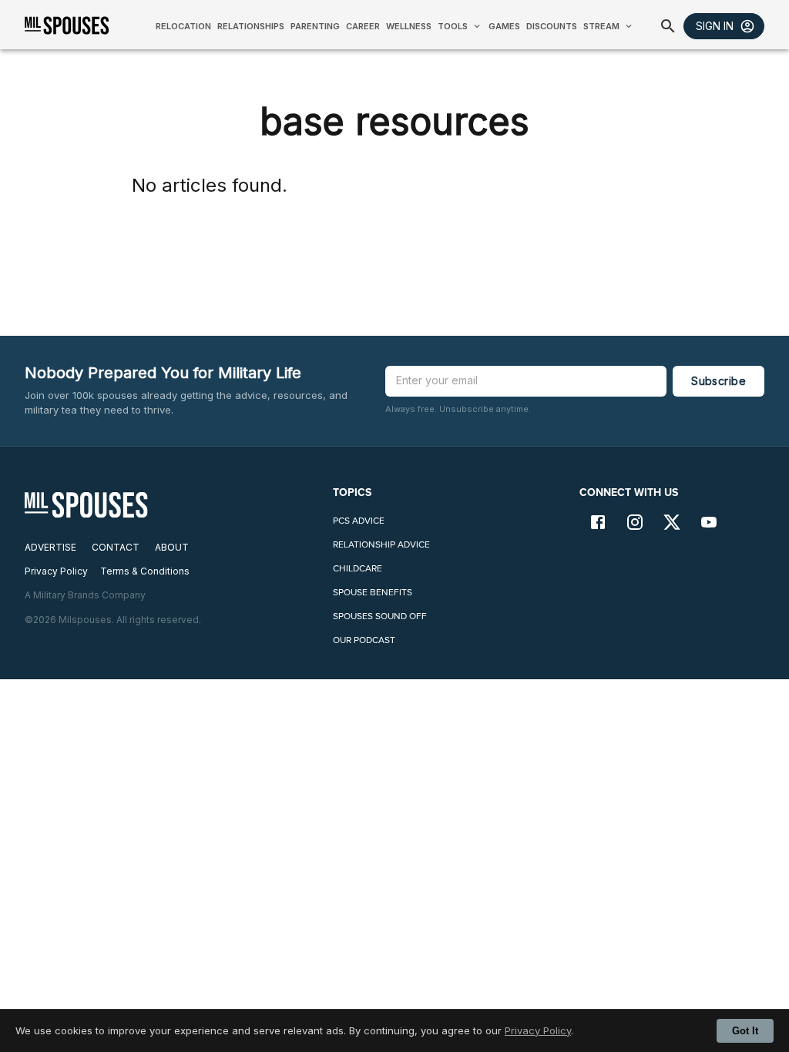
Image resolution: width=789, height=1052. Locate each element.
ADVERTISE (50, 547)
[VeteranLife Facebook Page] (597, 523)
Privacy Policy (538, 1030)
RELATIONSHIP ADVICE (381, 544)
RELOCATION (183, 26)
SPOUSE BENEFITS (372, 592)
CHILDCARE (357, 568)
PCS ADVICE (358, 521)
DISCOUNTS (551, 26)
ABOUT (172, 547)
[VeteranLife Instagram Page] (634, 523)
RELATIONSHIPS (250, 26)
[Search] (668, 26)
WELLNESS (408, 26)
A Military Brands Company (85, 595)
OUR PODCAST (364, 640)
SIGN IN (715, 25)
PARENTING (315, 26)
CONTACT (115, 547)
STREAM (601, 26)
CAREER (363, 26)
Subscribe (718, 380)
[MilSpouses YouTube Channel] (708, 523)
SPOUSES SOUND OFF (380, 616)
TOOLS (453, 26)
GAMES (504, 26)
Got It (745, 1031)
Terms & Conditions (145, 571)
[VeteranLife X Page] (671, 523)
